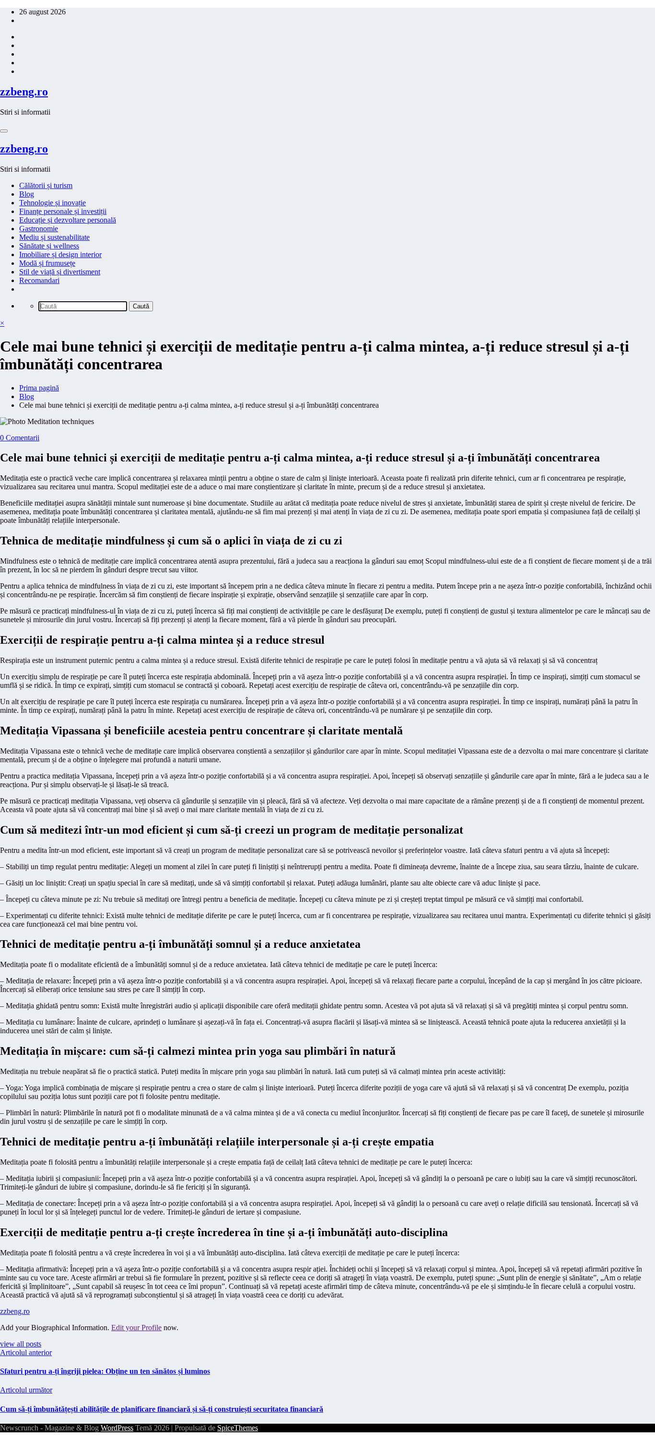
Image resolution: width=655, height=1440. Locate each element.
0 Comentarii (19, 438)
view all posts (20, 1344)
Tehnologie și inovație (52, 203)
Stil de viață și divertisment (59, 272)
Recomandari (39, 280)
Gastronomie (38, 228)
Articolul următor (26, 1390)
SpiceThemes (237, 1428)
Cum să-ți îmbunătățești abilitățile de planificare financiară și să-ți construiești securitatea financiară (161, 1409)
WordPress (117, 1428)
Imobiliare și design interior (60, 254)
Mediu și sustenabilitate (54, 237)
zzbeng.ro (24, 91)
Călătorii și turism (45, 185)
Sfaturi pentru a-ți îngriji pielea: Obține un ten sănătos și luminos (105, 1371)
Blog (26, 194)
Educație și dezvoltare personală (67, 220)
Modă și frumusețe (47, 263)
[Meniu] (4, 131)
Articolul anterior (26, 1352)
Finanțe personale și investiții (62, 211)
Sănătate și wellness (49, 246)
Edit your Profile (136, 1327)
